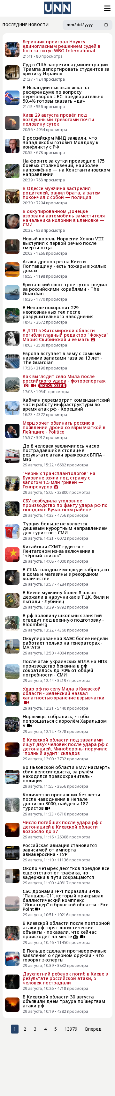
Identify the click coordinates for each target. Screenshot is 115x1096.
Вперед (93, 1029)
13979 (71, 1029)
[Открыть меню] (107, 8)
